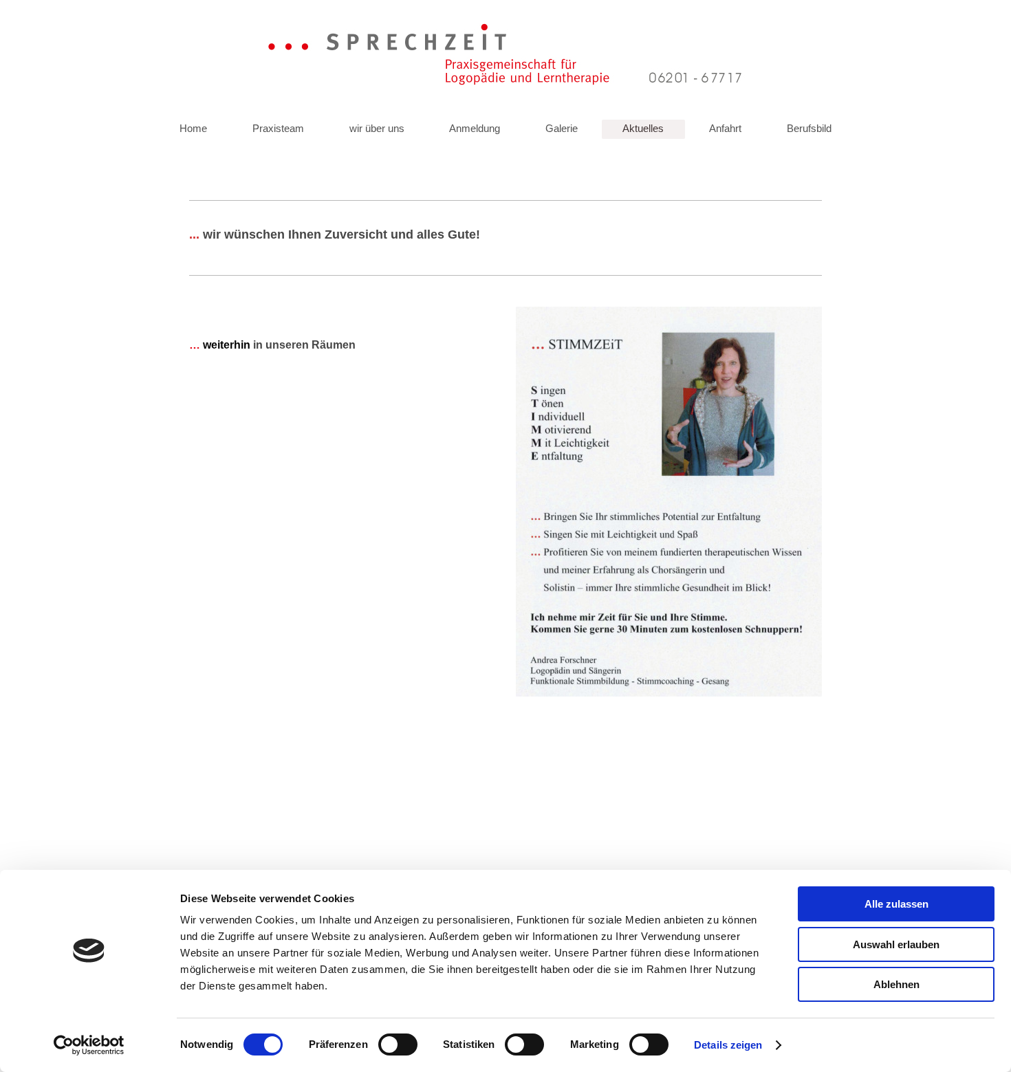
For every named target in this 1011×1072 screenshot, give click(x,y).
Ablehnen (896, 984)
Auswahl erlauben (896, 944)
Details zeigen (728, 1045)
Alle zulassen (896, 904)
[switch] (397, 1044)
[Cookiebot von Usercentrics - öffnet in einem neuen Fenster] (89, 1045)
